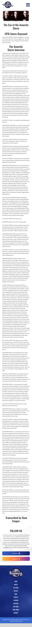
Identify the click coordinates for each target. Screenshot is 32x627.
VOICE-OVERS (16, 610)
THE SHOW (15, 588)
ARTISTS (16, 591)
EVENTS (16, 584)
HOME (15, 581)
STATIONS (16, 600)
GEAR (16, 594)
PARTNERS (15, 603)
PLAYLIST (16, 597)
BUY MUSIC (16, 606)
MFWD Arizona (18, 621)
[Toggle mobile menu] (28, 5)
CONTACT (16, 613)
